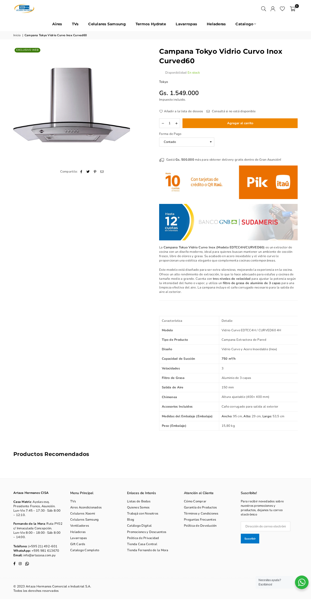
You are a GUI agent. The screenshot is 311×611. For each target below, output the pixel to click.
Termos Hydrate (151, 24)
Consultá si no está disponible (233, 111)
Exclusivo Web (27, 50)
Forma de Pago (170, 134)
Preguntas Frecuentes (200, 519)
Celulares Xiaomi (82, 513)
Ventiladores (79, 526)
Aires (57, 24)
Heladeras (216, 24)
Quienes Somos (138, 507)
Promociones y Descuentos (146, 532)
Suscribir (250, 539)
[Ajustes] (272, 8)
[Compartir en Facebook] (81, 171)
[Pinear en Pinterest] (95, 171)
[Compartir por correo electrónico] (102, 171)
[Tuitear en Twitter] (88, 171)
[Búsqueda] (263, 8)
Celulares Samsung (107, 24)
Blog (130, 519)
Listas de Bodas (138, 501)
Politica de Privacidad (143, 538)
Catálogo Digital (139, 526)
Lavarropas (186, 24)
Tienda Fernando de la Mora (147, 550)
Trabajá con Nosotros (142, 513)
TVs (75, 24)
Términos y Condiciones (201, 513)
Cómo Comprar (195, 501)
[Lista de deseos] (282, 8)
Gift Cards (77, 544)
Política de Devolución (200, 526)
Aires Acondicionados (86, 507)
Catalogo (244, 24)
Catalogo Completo (84, 550)
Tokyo (163, 82)
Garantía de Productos (200, 507)
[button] (293, 8)
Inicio (17, 35)
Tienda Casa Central (142, 544)
